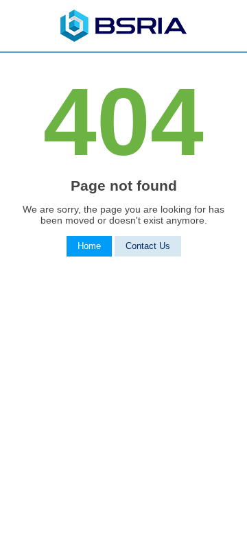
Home (89, 246)
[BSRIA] (123, 38)
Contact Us (148, 246)
